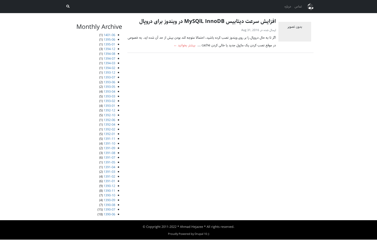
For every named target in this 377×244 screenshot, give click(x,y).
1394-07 (109, 58)
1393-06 (109, 82)
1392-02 (109, 129)
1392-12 (109, 110)
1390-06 (109, 214)
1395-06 (109, 39)
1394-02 (109, 68)
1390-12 (109, 186)
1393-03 (109, 96)
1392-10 (109, 115)
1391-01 (109, 181)
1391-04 (109, 167)
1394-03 (109, 63)
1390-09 (109, 200)
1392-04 (109, 124)
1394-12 (109, 49)
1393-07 (109, 77)
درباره (287, 6)
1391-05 (109, 162)
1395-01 (109, 44)
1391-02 (109, 176)
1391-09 (109, 148)
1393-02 (109, 101)
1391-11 (109, 139)
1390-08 (109, 205)
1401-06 (109, 35)
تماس (298, 6)
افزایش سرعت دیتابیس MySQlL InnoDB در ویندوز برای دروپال (207, 21)
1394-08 (109, 54)
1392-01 (109, 134)
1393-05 (109, 87)
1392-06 (109, 120)
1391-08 (109, 153)
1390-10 (109, 195)
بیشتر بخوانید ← (184, 45)
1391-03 (109, 172)
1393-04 (109, 91)
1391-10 (109, 143)
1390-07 (109, 209)
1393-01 (109, 106)
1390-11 (109, 191)
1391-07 (109, 157)
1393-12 (109, 72)
